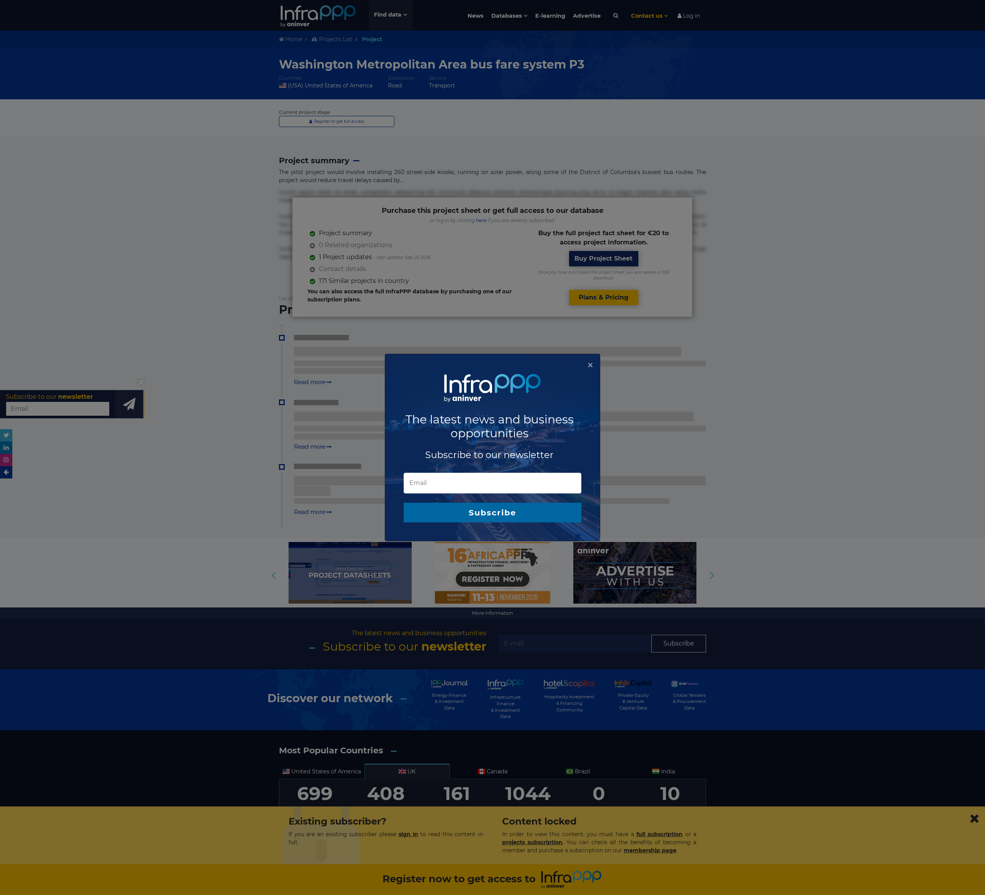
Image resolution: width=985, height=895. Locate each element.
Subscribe (492, 512)
